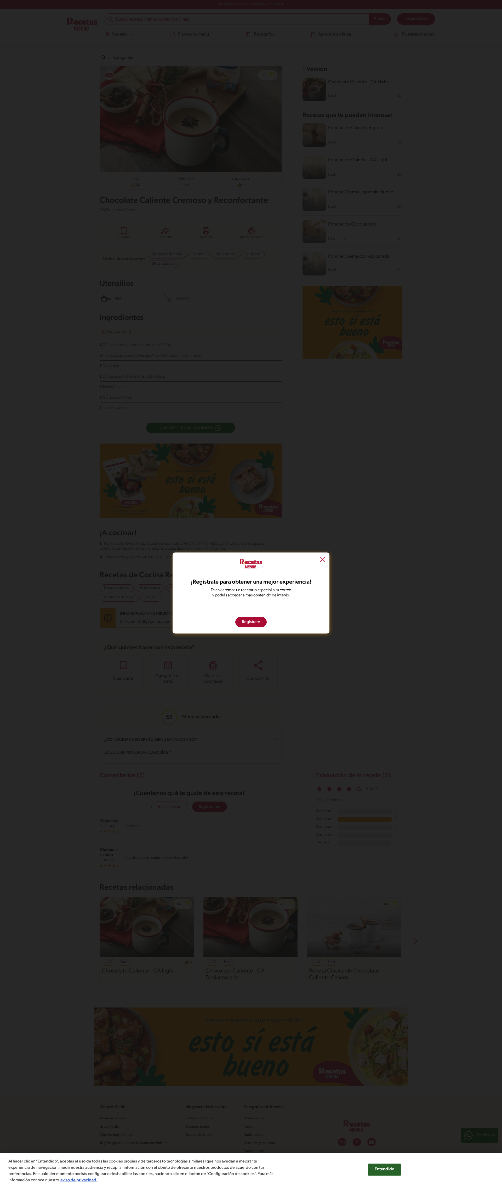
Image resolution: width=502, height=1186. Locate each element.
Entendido (384, 1169)
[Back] (322, 560)
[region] (251, 1169)
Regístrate (251, 622)
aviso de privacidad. (79, 1180)
